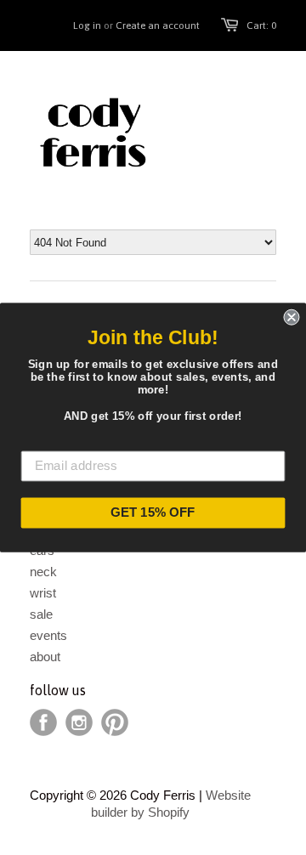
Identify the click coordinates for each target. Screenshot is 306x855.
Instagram (79, 722)
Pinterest (114, 722)
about (45, 656)
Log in (87, 25)
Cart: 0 (261, 25)
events (48, 635)
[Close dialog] (291, 317)
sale (41, 614)
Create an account (158, 25)
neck (43, 571)
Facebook (43, 722)
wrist (43, 593)
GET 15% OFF (152, 512)
